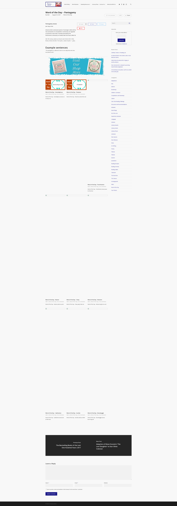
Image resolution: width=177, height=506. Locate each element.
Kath (48, 15)
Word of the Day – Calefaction (53, 413)
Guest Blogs (114, 110)
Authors (113, 86)
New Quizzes (114, 137)
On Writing (113, 146)
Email (76, 483)
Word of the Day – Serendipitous (54, 92)
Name (47, 483)
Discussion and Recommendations (119, 104)
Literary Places (114, 131)
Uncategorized (114, 181)
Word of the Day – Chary (73, 299)
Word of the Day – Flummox (74, 92)
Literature (113, 134)
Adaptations (114, 80)
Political (113, 151)
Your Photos (114, 190)
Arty (112, 83)
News (112, 143)
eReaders (113, 107)
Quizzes (113, 157)
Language (113, 119)
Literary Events (114, 128)
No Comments (111, 15)
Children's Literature (115, 92)
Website (106, 483)
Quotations (113, 160)
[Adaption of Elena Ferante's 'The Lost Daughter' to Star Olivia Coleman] (110, 445)
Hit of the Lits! (114, 113)
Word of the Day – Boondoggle (96, 413)
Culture (112, 98)
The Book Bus (114, 175)
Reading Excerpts (115, 163)
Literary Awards (114, 125)
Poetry (112, 148)
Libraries (113, 122)
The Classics (114, 178)
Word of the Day (67, 15)
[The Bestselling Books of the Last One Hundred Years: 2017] (67, 445)
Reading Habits (114, 169)
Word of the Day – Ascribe (73, 413)
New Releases (114, 140)
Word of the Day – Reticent (95, 299)
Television (113, 172)
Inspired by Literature (116, 116)
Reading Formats (115, 166)
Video (112, 184)
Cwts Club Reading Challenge (117, 101)
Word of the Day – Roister (52, 299)
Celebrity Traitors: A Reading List (118, 52)
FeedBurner (124, 44)
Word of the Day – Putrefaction (96, 184)
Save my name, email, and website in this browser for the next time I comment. (64, 489)
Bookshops (113, 89)
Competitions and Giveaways (117, 95)
